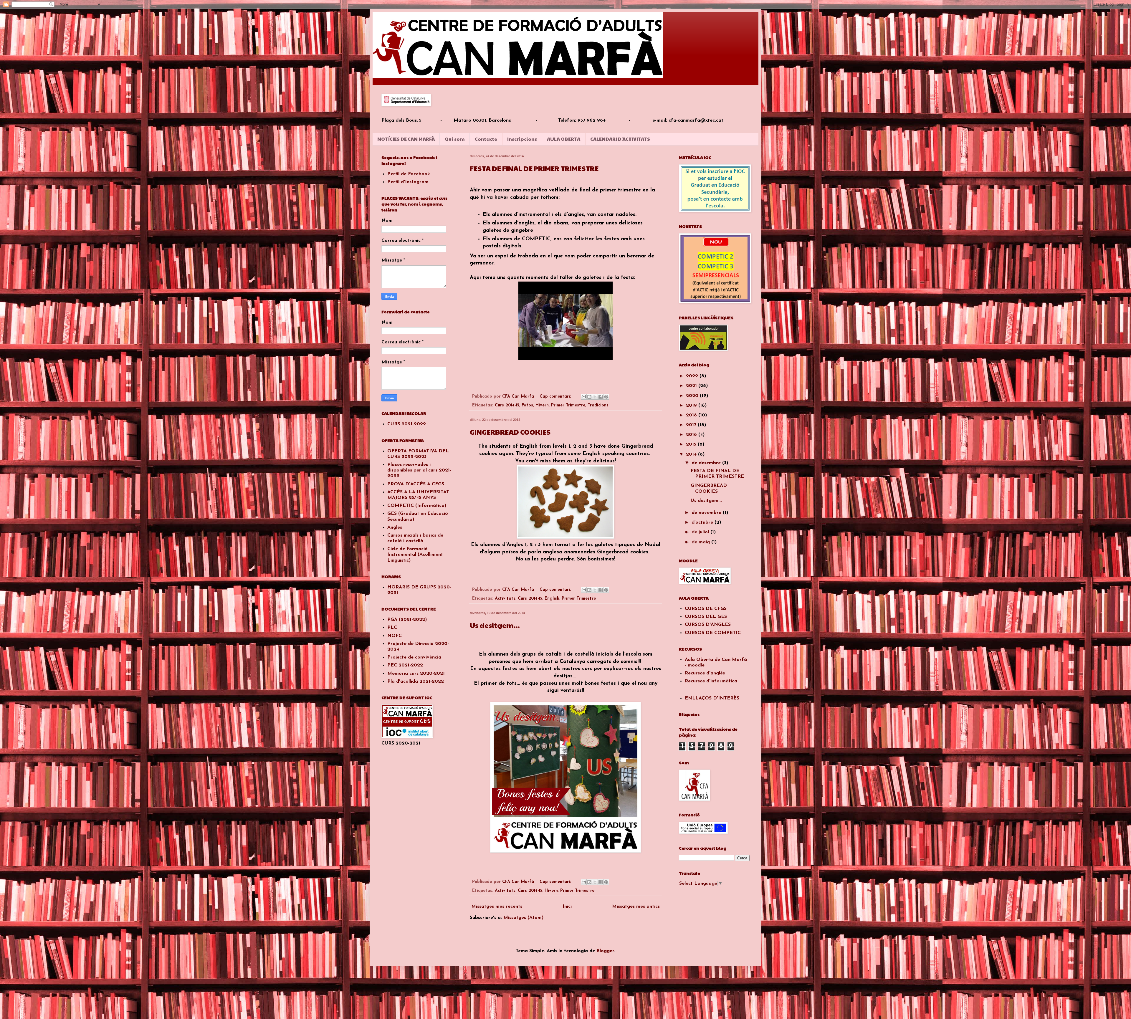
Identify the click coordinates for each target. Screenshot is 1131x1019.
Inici (567, 906)
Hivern (542, 405)
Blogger (605, 951)
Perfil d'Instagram (408, 182)
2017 (692, 425)
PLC (392, 627)
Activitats (505, 598)
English (552, 598)
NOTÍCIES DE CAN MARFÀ (406, 138)
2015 (692, 444)
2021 (692, 385)
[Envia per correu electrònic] (584, 397)
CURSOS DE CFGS (706, 608)
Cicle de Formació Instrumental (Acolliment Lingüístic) (415, 555)
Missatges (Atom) (523, 917)
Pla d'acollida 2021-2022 (415, 681)
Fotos (527, 405)
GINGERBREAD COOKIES (510, 432)
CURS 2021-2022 (406, 424)
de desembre (707, 463)
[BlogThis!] (589, 397)
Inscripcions (522, 138)
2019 (692, 405)
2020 (693, 395)
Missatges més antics (636, 906)
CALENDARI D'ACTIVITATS (620, 138)
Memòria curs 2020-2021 (416, 673)
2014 (692, 454)
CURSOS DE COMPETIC (713, 633)
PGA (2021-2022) (407, 619)
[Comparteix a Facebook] (600, 397)
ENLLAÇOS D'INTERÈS (712, 698)
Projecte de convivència (414, 657)
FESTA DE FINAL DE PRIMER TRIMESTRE (534, 168)
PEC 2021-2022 (405, 665)
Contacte (486, 138)
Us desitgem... (495, 625)
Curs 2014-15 (507, 405)
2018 (692, 415)
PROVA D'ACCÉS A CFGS (415, 484)
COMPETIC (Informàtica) (416, 505)
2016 (692, 434)
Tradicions (598, 405)
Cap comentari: (556, 396)
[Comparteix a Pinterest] (606, 397)
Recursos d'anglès (705, 673)
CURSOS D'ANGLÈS (708, 624)
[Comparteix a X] (595, 397)
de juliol (701, 532)
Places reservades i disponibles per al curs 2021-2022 (419, 470)
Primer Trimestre (568, 405)
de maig (701, 542)
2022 (693, 376)
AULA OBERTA (563, 138)
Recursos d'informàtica (711, 681)
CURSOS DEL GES (706, 616)
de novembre (707, 512)
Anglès (394, 527)
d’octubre (703, 522)
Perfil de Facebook (408, 174)
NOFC (394, 635)
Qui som (455, 138)
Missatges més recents (496, 906)
